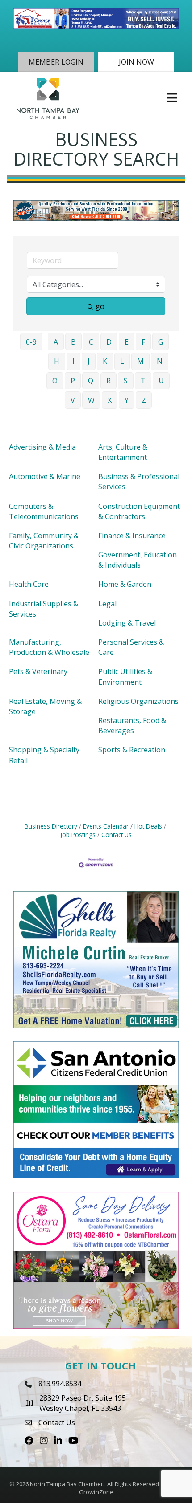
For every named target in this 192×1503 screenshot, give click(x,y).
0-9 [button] (31, 342)
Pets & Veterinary (38, 671)
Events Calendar (106, 826)
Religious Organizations (138, 701)
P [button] (73, 381)
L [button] (122, 361)
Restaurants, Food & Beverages (132, 725)
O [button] (55, 381)
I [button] (73, 361)
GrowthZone (96, 1492)
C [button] (91, 342)
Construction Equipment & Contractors (139, 511)
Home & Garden (124, 584)
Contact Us (116, 834)
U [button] (161, 381)
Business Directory (51, 826)
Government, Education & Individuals (137, 560)
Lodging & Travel (127, 623)
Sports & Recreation (131, 750)
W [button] (91, 400)
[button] (56, 62)
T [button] (143, 381)
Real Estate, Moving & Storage (45, 706)
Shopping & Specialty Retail (44, 755)
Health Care (29, 584)
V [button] (73, 400)
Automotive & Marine (44, 476)
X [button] (110, 400)
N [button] (160, 361)
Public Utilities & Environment (125, 676)
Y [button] (127, 400)
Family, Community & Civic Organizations (44, 541)
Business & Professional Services (138, 481)
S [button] (126, 381)
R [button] (108, 381)
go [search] (100, 306)
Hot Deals (148, 826)
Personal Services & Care (131, 647)
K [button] (105, 361)
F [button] (143, 342)
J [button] (89, 361)
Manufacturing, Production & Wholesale (49, 647)
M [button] (140, 361)
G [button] (160, 342)
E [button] (127, 342)
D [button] (109, 342)
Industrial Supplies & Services (43, 609)
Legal (107, 604)
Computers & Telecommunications (44, 511)
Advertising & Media (42, 447)
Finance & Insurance (132, 535)
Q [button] (90, 381)
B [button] (73, 342)
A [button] (56, 342)
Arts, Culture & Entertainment (122, 452)
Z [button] (144, 400)
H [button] (56, 361)
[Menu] (172, 97)
